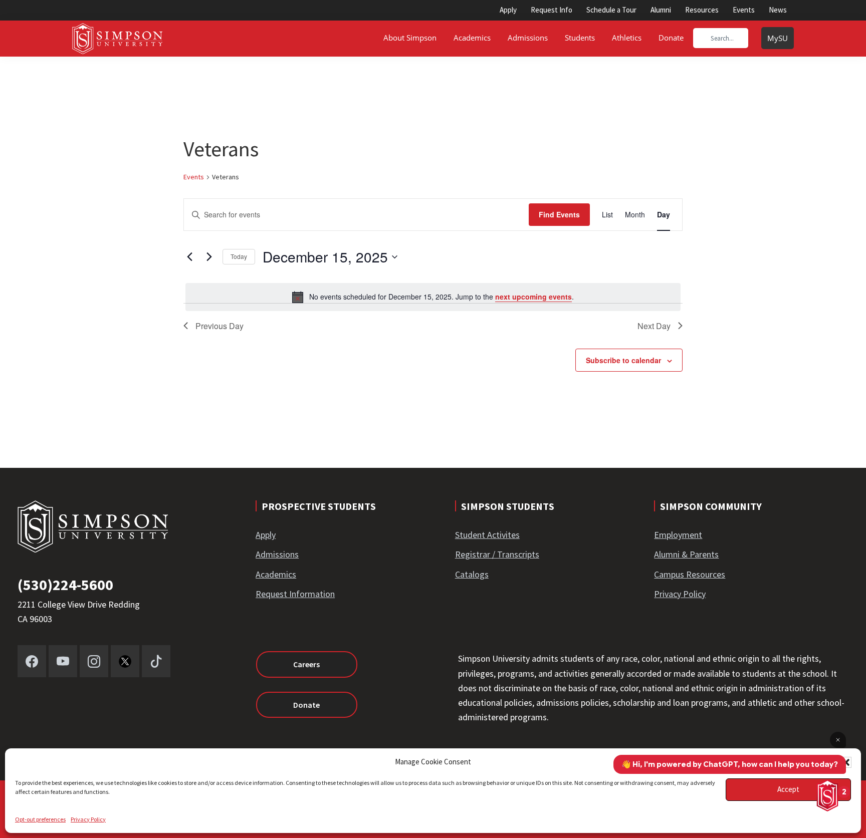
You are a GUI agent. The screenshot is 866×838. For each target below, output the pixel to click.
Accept (788, 789)
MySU (777, 38)
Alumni (661, 10)
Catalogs (472, 574)
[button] (846, 762)
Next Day (654, 326)
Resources (702, 10)
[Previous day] (189, 257)
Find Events (559, 214)
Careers (306, 664)
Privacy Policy (88, 819)
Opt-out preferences (40, 819)
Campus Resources (689, 574)
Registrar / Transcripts (497, 554)
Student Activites (487, 534)
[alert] (433, 297)
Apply (508, 10)
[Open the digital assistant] (827, 795)
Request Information (295, 594)
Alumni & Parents (686, 554)
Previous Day (219, 326)
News (778, 10)
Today (239, 256)
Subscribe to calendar (623, 360)
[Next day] (209, 257)
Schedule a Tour (611, 10)
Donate (306, 705)
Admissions (277, 554)
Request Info (551, 10)
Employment (678, 534)
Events (744, 10)
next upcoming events (533, 297)
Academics (276, 574)
